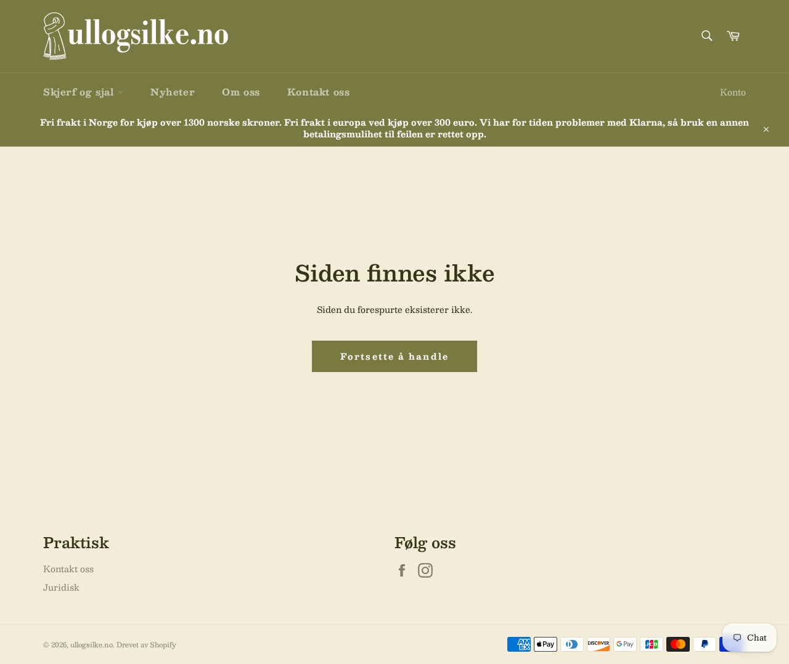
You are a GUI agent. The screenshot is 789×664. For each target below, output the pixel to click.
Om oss (241, 91)
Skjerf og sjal (80, 91)
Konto (733, 91)
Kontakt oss (318, 91)
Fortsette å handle (394, 356)
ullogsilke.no (91, 644)
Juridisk (61, 587)
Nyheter (172, 91)
